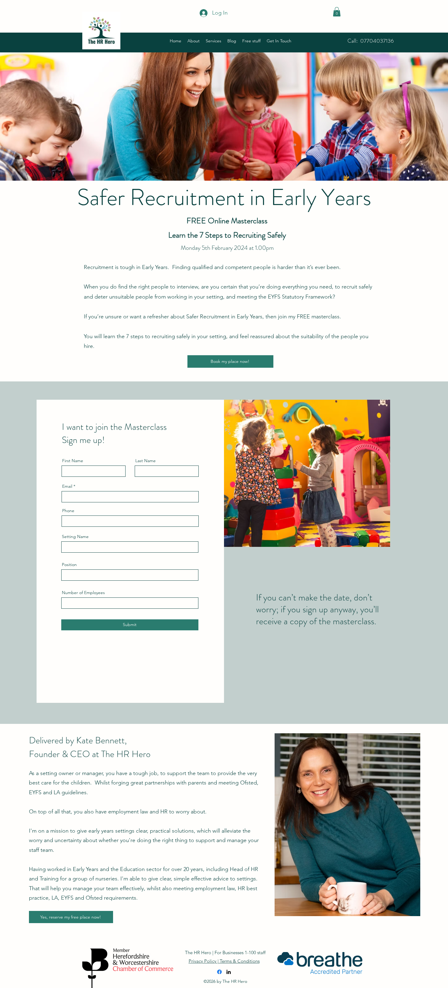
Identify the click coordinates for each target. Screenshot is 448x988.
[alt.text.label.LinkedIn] (229, 972)
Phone (68, 510)
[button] (337, 11)
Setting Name (75, 536)
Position (69, 564)
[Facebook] (219, 972)
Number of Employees (83, 592)
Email (67, 486)
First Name (72, 461)
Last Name (145, 461)
